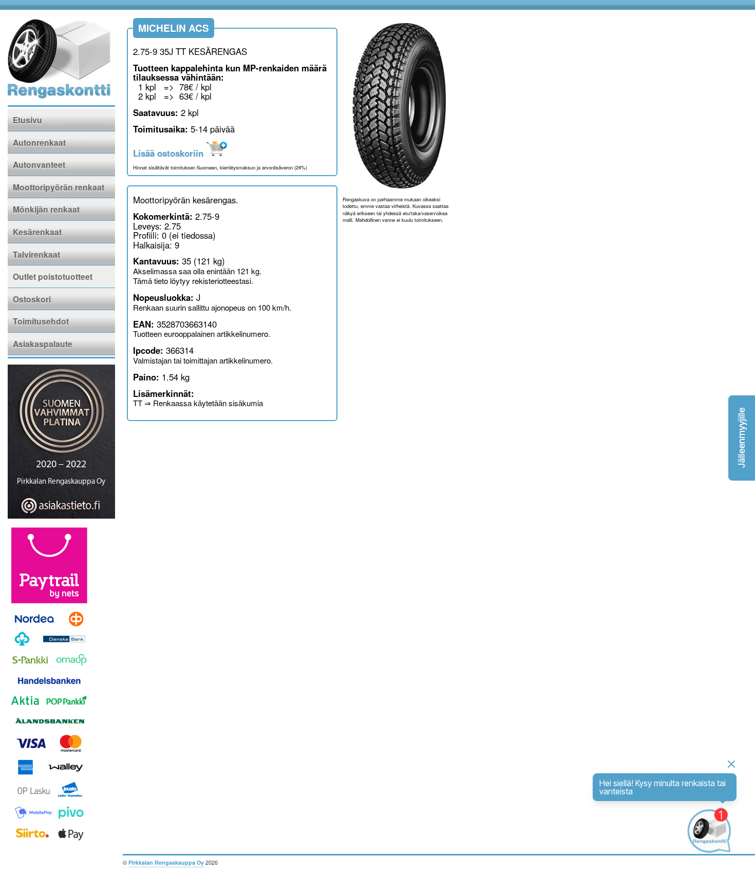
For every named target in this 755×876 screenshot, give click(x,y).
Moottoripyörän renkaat (58, 187)
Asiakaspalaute (42, 344)
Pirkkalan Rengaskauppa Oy (166, 862)
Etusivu (27, 120)
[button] (741, 438)
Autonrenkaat (39, 142)
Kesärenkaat (37, 232)
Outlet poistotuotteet (52, 276)
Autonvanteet (39, 164)
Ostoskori (32, 299)
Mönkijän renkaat (46, 209)
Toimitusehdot (41, 321)
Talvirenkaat (36, 254)
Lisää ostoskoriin (169, 153)
